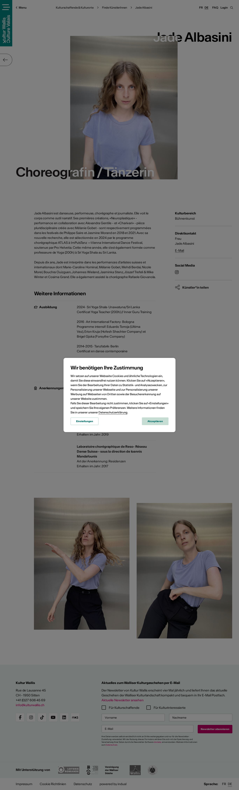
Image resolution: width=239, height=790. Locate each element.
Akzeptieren (155, 421)
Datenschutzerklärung (113, 412)
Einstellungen (84, 421)
